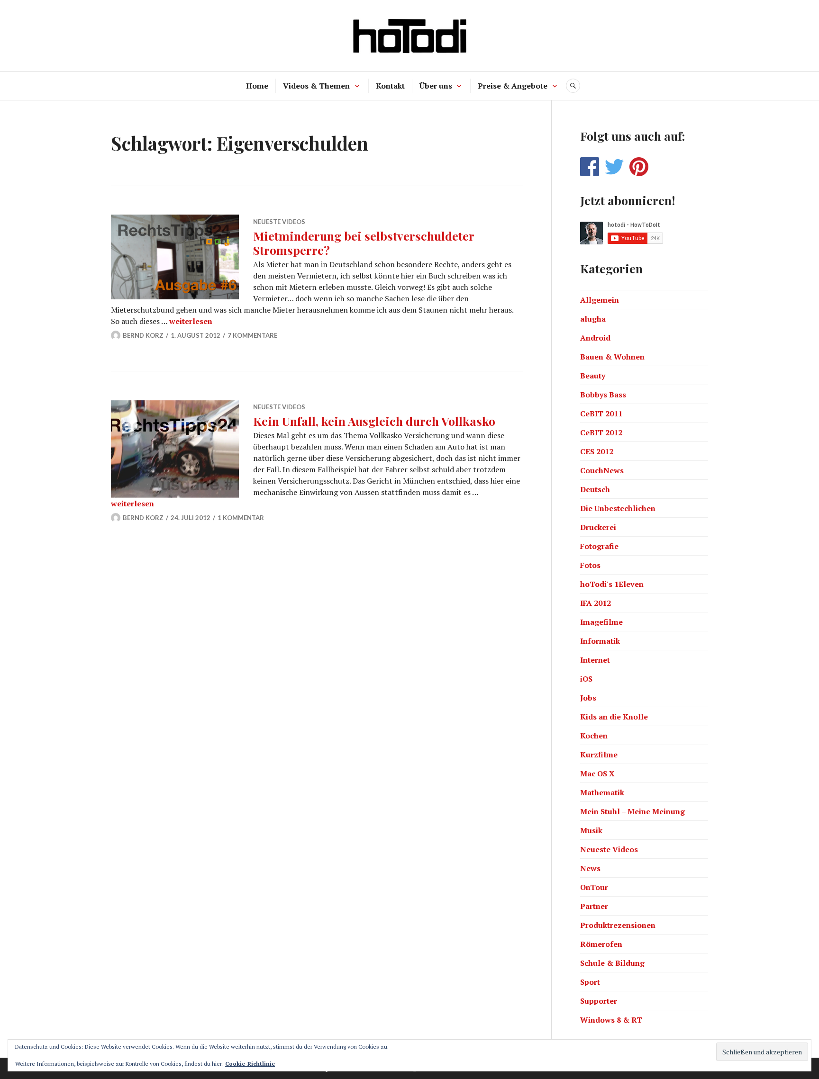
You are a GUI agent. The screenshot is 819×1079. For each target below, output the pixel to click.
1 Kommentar (241, 518)
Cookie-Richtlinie (250, 1063)
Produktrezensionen (617, 925)
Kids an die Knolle (614, 716)
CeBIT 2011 (601, 413)
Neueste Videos (279, 221)
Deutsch (595, 489)
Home (257, 86)
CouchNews (602, 470)
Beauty (592, 375)
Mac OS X (597, 773)
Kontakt (390, 86)
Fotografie (599, 546)
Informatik (600, 641)
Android (595, 338)
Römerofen (601, 944)
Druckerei (598, 527)
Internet (595, 660)
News (590, 868)
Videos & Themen (316, 86)
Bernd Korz (143, 335)
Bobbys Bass (603, 394)
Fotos (590, 565)
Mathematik (602, 792)
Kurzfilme (599, 754)
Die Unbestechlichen (617, 508)
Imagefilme (601, 622)
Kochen (594, 735)
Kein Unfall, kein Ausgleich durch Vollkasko (374, 421)
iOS (586, 679)
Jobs (588, 697)
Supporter (598, 1001)
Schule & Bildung (612, 963)
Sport (590, 982)
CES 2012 (596, 451)
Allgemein (599, 300)
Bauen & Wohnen (612, 356)
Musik (591, 830)
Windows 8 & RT (611, 1020)
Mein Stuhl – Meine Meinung (632, 811)
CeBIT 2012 (601, 432)
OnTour (594, 887)
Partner (594, 906)
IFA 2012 (595, 603)
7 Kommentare (252, 335)
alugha (593, 319)
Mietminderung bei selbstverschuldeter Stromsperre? (363, 243)
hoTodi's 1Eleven (612, 584)
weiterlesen (190, 321)
